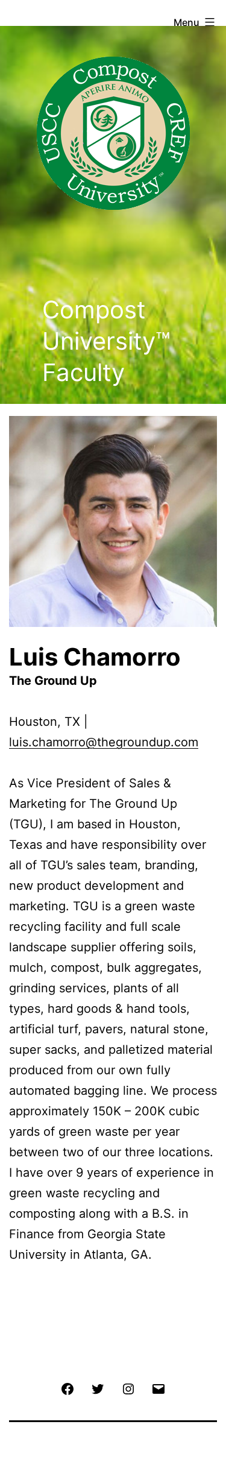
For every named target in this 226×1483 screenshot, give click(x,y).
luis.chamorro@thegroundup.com (103, 742)
